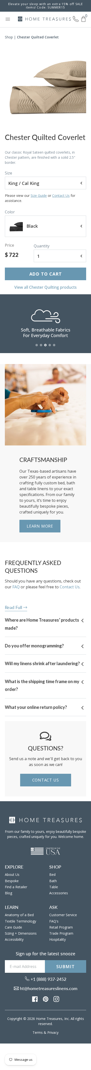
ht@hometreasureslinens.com (48, 988)
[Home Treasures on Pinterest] (46, 998)
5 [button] (54, 347)
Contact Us (61, 195)
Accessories (58, 893)
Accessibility (14, 939)
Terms (38, 1032)
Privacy (52, 1032)
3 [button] (45, 347)
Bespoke (12, 881)
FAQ (16, 587)
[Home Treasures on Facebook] (35, 998)
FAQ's (53, 921)
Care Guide (13, 927)
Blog (8, 893)
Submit (65, 966)
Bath (53, 881)
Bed (52, 874)
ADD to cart (45, 274)
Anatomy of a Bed (19, 915)
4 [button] (50, 347)
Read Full (14, 607)
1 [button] (36, 347)
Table (53, 887)
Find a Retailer (16, 887)
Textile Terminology (20, 921)
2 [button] (41, 347)
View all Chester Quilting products (45, 287)
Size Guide (39, 195)
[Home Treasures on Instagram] (56, 998)
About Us (12, 874)
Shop (9, 37)
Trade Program (61, 933)
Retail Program (61, 927)
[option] (45, 85)
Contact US (45, 780)
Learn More (40, 526)
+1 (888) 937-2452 (47, 979)
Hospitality (57, 939)
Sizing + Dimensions (21, 933)
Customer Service (63, 915)
